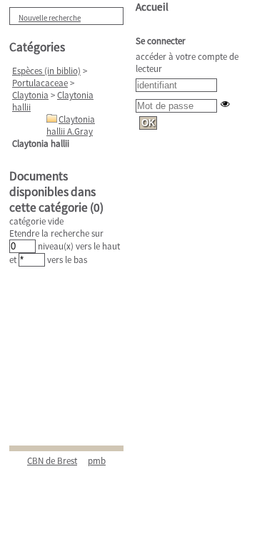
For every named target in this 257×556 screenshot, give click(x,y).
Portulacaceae (40, 83)
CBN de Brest (52, 461)
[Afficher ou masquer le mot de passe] (225, 103)
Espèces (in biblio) (46, 71)
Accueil (152, 7)
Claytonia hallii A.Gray (70, 125)
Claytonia (30, 95)
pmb (97, 461)
